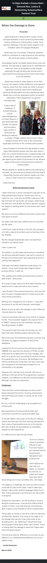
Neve (13, 561)
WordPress (31, 561)
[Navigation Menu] (23, 18)
